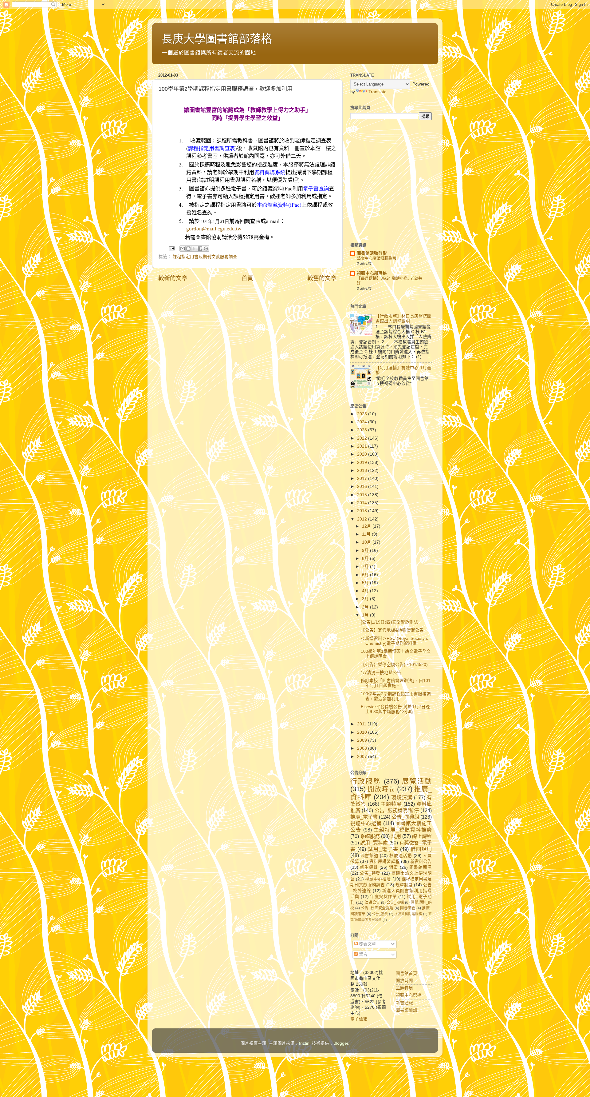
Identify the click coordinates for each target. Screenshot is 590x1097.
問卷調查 (407, 908)
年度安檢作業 (383, 896)
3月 (366, 598)
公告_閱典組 (405, 817)
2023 (362, 430)
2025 (362, 414)
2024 (362, 422)
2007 (362, 756)
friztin (304, 1043)
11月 (367, 534)
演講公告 (372, 902)
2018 (362, 470)
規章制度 (404, 885)
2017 (362, 478)
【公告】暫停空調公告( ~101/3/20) (394, 664)
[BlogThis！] (188, 248)
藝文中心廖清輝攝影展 (377, 258)
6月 (366, 574)
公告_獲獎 (380, 914)
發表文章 (367, 944)
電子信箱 (359, 1019)
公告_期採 (395, 902)
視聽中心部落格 (372, 273)
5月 (366, 582)
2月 (366, 607)
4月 (366, 590)
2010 (362, 732)
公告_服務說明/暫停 (397, 810)
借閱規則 (421, 849)
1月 (366, 615)
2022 (362, 438)
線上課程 (422, 836)
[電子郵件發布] (171, 248)
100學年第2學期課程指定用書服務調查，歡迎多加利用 (396, 696)
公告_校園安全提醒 (377, 908)
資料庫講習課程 (384, 861)
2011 (362, 724)
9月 (366, 550)
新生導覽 (369, 867)
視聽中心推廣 (378, 879)
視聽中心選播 (366, 823)
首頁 (247, 278)
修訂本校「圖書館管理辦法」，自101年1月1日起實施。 (396, 683)
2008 (362, 748)
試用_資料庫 (374, 842)
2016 (362, 486)
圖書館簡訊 (420, 867)
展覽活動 (417, 781)
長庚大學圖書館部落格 (216, 39)
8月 (366, 558)
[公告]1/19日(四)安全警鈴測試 (389, 622)
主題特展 (391, 804)
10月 (367, 542)
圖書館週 (369, 855)
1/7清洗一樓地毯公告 (381, 672)
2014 (362, 503)
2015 (362, 495)
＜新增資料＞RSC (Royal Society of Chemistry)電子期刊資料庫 (395, 641)
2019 (362, 462)
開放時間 (381, 789)
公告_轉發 (370, 873)
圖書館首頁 (406, 973)
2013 (362, 511)
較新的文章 (172, 278)
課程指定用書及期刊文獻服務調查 (205, 256)
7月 (366, 566)
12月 (367, 526)
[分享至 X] (194, 248)
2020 (362, 454)
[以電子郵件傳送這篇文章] (182, 248)
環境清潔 (401, 797)
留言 (363, 954)
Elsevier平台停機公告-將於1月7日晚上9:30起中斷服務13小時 (395, 709)
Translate (377, 92)
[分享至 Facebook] (200, 248)
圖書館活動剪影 (372, 253)
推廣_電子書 (364, 817)
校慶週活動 (400, 855)
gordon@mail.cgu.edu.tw (213, 229)
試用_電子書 (383, 849)
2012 (362, 519)
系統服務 (370, 836)
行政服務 (365, 781)
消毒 (393, 867)
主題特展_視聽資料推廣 (403, 829)
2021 (362, 446)
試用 (396, 836)
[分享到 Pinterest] (206, 248)
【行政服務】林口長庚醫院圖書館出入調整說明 (403, 318)
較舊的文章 (321, 278)
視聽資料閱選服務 (408, 914)
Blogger (340, 1043)
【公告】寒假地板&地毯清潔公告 (392, 630)
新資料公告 (421, 861)
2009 (362, 740)
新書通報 (404, 1002)
